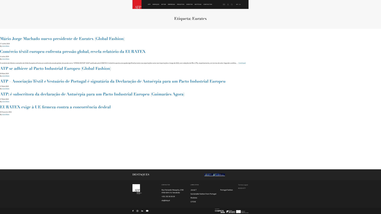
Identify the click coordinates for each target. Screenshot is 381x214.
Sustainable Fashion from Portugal (203, 194)
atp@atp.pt (166, 200)
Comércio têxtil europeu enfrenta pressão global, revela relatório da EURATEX (73, 52)
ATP (149, 4)
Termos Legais (243, 185)
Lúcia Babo (5, 46)
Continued (242, 63)
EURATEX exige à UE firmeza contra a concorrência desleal (55, 107)
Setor (163, 4)
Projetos (180, 4)
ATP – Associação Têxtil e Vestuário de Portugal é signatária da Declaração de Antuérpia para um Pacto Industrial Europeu (113, 82)
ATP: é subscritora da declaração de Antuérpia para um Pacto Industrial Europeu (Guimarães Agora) (92, 94)
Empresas (171, 4)
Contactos (207, 4)
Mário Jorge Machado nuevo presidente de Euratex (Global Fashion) (62, 39)
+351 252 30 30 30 (168, 196)
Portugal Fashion (226, 190)
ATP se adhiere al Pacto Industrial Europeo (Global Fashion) (55, 69)
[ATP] (136, 4)
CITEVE (193, 202)
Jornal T (193, 190)
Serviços (156, 4)
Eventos (189, 4)
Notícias (198, 4)
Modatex (193, 198)
